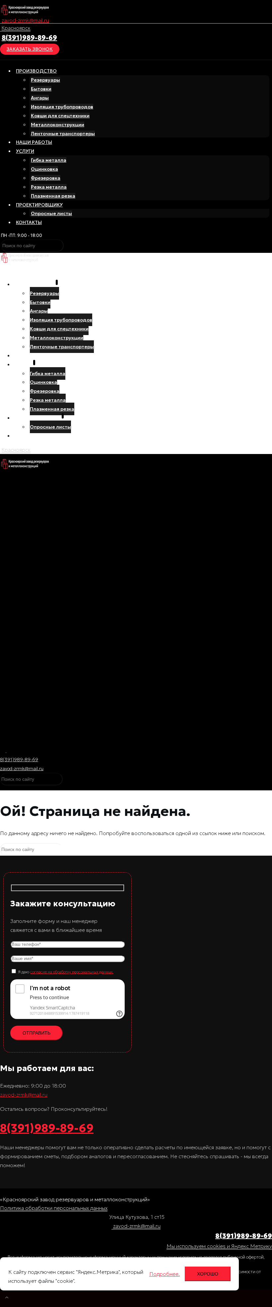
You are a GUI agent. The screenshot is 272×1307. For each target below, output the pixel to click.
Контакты (29, 222)
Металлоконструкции (57, 125)
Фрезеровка (45, 178)
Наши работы (34, 142)
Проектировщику (39, 205)
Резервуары (45, 80)
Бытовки (41, 89)
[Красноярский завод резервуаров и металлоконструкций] (25, 13)
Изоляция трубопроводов (62, 107)
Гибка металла (48, 160)
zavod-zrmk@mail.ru (25, 20)
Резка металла (49, 187)
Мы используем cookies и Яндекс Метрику (219, 1246)
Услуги (25, 151)
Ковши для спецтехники (60, 116)
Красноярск (16, 28)
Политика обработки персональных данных (53, 1208)
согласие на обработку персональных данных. (71, 971)
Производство (36, 71)
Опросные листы (51, 213)
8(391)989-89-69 (29, 37)
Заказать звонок (30, 49)
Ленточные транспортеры (63, 134)
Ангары (40, 98)
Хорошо (207, 1274)
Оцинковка (44, 169)
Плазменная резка (53, 196)
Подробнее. (164, 1274)
